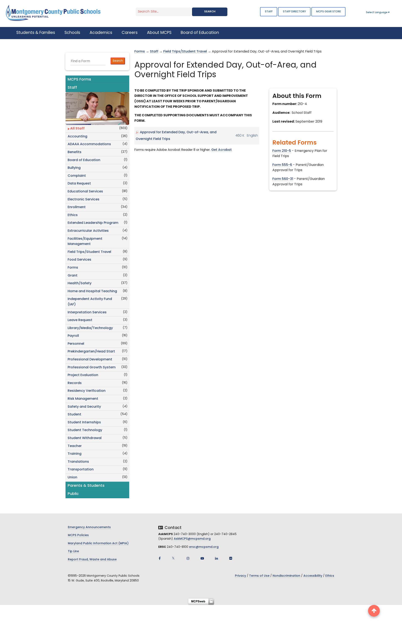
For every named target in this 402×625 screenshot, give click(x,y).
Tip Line (73, 551)
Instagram (188, 558)
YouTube (202, 558)
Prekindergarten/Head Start (91, 351)
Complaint (77, 176)
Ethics (73, 215)
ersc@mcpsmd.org (204, 547)
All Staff (77, 128)
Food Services (79, 259)
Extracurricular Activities (88, 231)
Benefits (74, 152)
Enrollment (77, 207)
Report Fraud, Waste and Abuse (92, 559)
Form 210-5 (281, 151)
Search (209, 11)
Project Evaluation (83, 375)
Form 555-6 (282, 165)
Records (75, 383)
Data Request (79, 183)
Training (74, 454)
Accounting (77, 136)
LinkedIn (216, 558)
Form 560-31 (282, 179)
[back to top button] (374, 611)
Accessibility (312, 576)
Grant (72, 275)
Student (74, 414)
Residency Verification (87, 391)
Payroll (73, 336)
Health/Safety (79, 283)
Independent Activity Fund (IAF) (90, 301)
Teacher (75, 446)
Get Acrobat (221, 150)
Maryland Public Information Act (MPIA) (98, 543)
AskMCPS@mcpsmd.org (192, 538)
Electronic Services (83, 199)
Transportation (81, 469)
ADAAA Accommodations (89, 144)
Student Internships (84, 422)
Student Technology (85, 430)
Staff (269, 11)
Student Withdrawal (85, 438)
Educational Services (85, 191)
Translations (78, 462)
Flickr (230, 558)
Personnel (76, 344)
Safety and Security (84, 407)
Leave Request (80, 320)
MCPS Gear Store (328, 11)
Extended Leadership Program (93, 223)
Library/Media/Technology (90, 328)
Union (72, 477)
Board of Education (84, 160)
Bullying (74, 168)
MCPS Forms (79, 79)
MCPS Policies (78, 535)
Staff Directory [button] (294, 11)
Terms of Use (259, 576)
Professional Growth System (92, 367)
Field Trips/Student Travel (89, 252)
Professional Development (90, 359)
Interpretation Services (87, 312)
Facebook (159, 558)
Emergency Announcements (89, 527)
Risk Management (83, 399)
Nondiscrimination (286, 576)
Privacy (240, 576)
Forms (73, 267)
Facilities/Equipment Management (85, 241)
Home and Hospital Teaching (92, 291)
